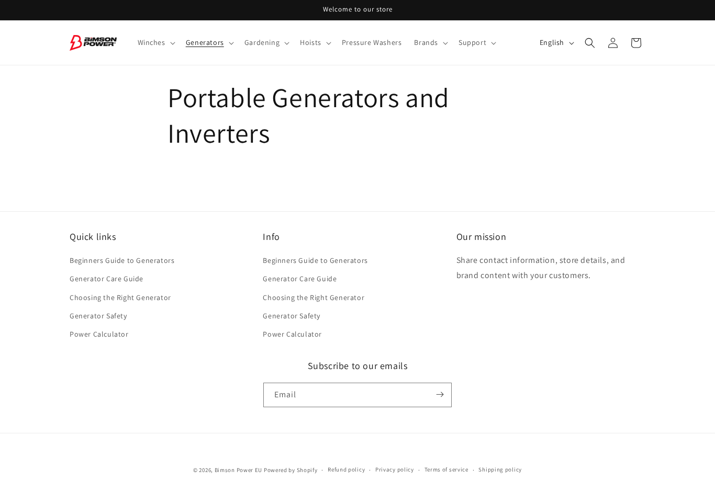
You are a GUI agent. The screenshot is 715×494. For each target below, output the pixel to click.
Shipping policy (500, 470)
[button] (155, 42)
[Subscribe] (439, 394)
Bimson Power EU (239, 470)
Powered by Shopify (291, 470)
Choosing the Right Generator (120, 297)
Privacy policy (394, 470)
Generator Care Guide (106, 279)
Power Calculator (99, 334)
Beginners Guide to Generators (122, 261)
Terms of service (446, 470)
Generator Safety (98, 315)
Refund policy (346, 470)
